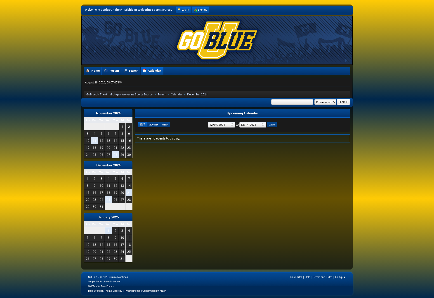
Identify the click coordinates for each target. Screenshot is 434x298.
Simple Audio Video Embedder (104, 281)
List (142, 124)
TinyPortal (296, 277)
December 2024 (108, 165)
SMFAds (92, 286)
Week (165, 124)
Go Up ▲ (340, 277)
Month (153, 124)
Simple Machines (118, 277)
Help (307, 277)
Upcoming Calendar (242, 113)
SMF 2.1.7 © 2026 (98, 277)
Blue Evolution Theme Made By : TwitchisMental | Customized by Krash (127, 290)
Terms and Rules (322, 277)
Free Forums (107, 286)
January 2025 (108, 217)
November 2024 (108, 113)
